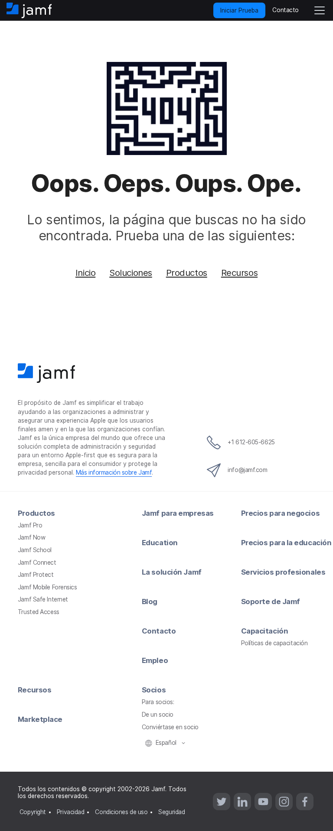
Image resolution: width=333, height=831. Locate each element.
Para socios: (158, 701)
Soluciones (130, 272)
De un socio (157, 714)
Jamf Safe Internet (43, 599)
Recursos (239, 272)
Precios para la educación (286, 542)
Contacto (159, 631)
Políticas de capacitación (274, 643)
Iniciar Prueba (239, 10)
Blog (149, 601)
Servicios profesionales (283, 572)
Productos (186, 272)
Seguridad (171, 811)
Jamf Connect (37, 562)
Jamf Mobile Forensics (47, 587)
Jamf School (35, 549)
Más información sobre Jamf (114, 472)
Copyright (33, 811)
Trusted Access (38, 611)
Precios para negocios (280, 513)
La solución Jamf (172, 572)
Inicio (85, 272)
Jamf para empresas (178, 513)
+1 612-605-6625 (251, 442)
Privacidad (71, 811)
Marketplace (40, 719)
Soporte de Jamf (270, 601)
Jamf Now (31, 537)
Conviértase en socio (170, 727)
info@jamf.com (247, 469)
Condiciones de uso (121, 811)
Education (160, 542)
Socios (154, 689)
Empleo (155, 660)
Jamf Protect (36, 574)
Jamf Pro (30, 525)
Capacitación (264, 631)
